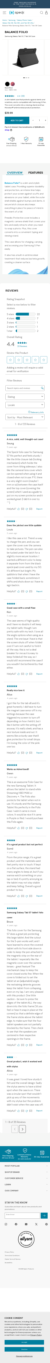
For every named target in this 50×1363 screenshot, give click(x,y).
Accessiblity (8, 1262)
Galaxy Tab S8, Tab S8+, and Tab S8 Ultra (17, 23)
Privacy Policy (36, 1335)
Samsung (11, 20)
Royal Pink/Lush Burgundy (13, 84)
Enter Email (10, 1214)
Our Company (11, 1190)
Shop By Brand (12, 1172)
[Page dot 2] (26, 77)
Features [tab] (35, 172)
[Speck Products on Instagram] (6, 1224)
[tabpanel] (25, 224)
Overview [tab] (14, 172)
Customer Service (14, 1178)
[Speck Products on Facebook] (16, 1224)
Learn (8, 1184)
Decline (24, 1349)
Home (4, 20)
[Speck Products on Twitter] (36, 1224)
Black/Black (7, 84)
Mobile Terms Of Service (12, 1259)
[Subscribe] (44, 1216)
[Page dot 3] (28, 77)
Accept (24, 1342)
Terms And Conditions (12, 1255)
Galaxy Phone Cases (24, 20)
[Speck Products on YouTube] (26, 1224)
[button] (46, 12)
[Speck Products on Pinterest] (46, 1224)
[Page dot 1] (24, 77)
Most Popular (12, 1165)
